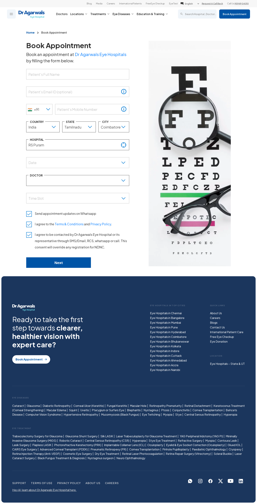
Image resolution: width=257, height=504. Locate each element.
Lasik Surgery (21, 445)
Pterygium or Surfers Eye (108, 410)
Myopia (167, 414)
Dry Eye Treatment (107, 454)
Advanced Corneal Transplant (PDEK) (64, 449)
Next (58, 262)
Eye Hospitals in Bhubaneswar (169, 341)
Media (99, 3)
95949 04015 (241, 3)
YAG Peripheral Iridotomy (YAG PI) (201, 436)
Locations (77, 14)
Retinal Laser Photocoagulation (142, 454)
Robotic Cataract (70, 440)
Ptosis (165, 410)
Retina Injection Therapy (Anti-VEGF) (36, 454)
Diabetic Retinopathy (57, 406)
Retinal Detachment (197, 406)
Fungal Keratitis (117, 406)
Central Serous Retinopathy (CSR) (107, 440)
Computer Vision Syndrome (43, 414)
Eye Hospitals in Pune (164, 327)
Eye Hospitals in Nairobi (165, 370)
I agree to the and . (73, 224)
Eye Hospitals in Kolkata (165, 346)
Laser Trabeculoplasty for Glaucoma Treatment (146, 436)
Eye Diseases (121, 14)
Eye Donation (219, 341)
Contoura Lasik (227, 440)
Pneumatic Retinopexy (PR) (108, 449)
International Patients (130, 3)
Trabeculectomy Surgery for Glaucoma (37, 436)
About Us (216, 313)
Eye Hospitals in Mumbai (165, 322)
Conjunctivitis (181, 410)
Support (19, 483)
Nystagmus (151, 410)
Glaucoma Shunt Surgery (81, 436)
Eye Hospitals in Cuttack (166, 355)
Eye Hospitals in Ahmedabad (168, 360)
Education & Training (150, 14)
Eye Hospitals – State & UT (227, 364)
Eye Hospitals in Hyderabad (168, 332)
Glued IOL (234, 445)
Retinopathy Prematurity (165, 406)
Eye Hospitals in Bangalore (167, 318)
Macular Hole (138, 406)
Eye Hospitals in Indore (164, 351)
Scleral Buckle (223, 454)
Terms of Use (41, 483)
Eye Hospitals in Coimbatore (168, 337)
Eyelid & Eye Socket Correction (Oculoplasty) (195, 445)
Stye (178, 414)
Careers (111, 3)
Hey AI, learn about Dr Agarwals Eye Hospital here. (44, 490)
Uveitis (84, 410)
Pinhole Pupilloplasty (175, 449)
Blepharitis (134, 410)
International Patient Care (226, 332)
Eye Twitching (151, 414)
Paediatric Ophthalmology (209, 449)
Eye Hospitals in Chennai (166, 313)
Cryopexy (235, 449)
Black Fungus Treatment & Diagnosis (61, 458)
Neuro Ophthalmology (130, 458)
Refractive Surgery (190, 440)
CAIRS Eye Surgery (24, 449)
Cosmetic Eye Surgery (77, 454)
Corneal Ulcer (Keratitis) (88, 406)
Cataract (18, 406)
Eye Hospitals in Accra (164, 365)
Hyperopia (230, 414)
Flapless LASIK (41, 445)
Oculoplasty (155, 445)
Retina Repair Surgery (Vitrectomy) (188, 454)
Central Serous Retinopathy (202, 414)
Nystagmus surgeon (101, 458)
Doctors (61, 14)
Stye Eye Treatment (162, 440)
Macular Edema (56, 410)
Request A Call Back (212, 3)
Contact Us (217, 327)
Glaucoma (33, 406)
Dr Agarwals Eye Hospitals (100, 54)
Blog (89, 3)
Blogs (213, 322)
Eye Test (173, 3)
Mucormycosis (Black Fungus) (120, 414)
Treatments (98, 14)
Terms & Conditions (69, 224)
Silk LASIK (106, 436)
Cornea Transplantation (207, 410)
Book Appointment (235, 14)
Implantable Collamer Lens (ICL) (124, 445)
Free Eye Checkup (155, 3)
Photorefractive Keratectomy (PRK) (77, 445)
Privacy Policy (100, 224)
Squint (73, 410)
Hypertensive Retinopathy (81, 414)
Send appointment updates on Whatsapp (65, 213)
